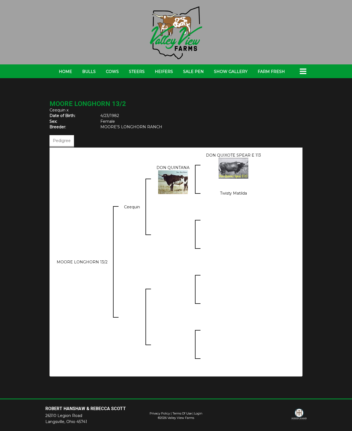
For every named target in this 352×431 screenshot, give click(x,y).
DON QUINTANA (172, 167)
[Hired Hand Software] (299, 416)
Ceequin (57, 110)
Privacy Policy (160, 413)
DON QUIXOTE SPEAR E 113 (233, 155)
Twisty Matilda (233, 193)
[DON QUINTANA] (173, 181)
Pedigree (62, 140)
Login (198, 413)
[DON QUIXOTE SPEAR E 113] (233, 168)
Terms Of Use (182, 413)
